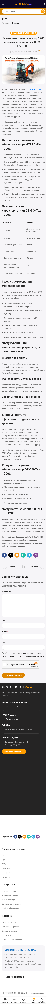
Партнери (6, 868)
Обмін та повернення (10, 927)
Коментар (7, 591)
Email (5, 631)
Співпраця (6, 873)
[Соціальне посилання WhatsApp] (23, 555)
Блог (4, 855)
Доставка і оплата (9, 931)
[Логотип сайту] (23, 4)
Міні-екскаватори (9, 891)
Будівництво (23, 33)
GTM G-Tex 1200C (34, 89)
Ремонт (33, 33)
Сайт (4, 642)
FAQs (4, 864)
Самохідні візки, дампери (12, 904)
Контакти (6, 877)
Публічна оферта (9, 922)
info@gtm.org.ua (11, 719)
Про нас (5, 860)
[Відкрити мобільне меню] (3, 3)
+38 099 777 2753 (11, 707)
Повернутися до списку (23, 566)
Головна (5, 23)
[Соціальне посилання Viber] (35, 555)
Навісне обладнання (10, 908)
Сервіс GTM (6, 935)
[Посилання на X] (10, 555)
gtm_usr (13, 52)
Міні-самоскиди (8, 900)
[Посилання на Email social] (16, 555)
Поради (15, 23)
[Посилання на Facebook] (4, 555)
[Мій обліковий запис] (43, 3)
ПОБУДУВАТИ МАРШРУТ (13, 751)
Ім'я (4, 621)
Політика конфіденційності (13, 939)
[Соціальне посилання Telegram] (29, 555)
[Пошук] (43, 11)
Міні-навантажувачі (10, 895)
